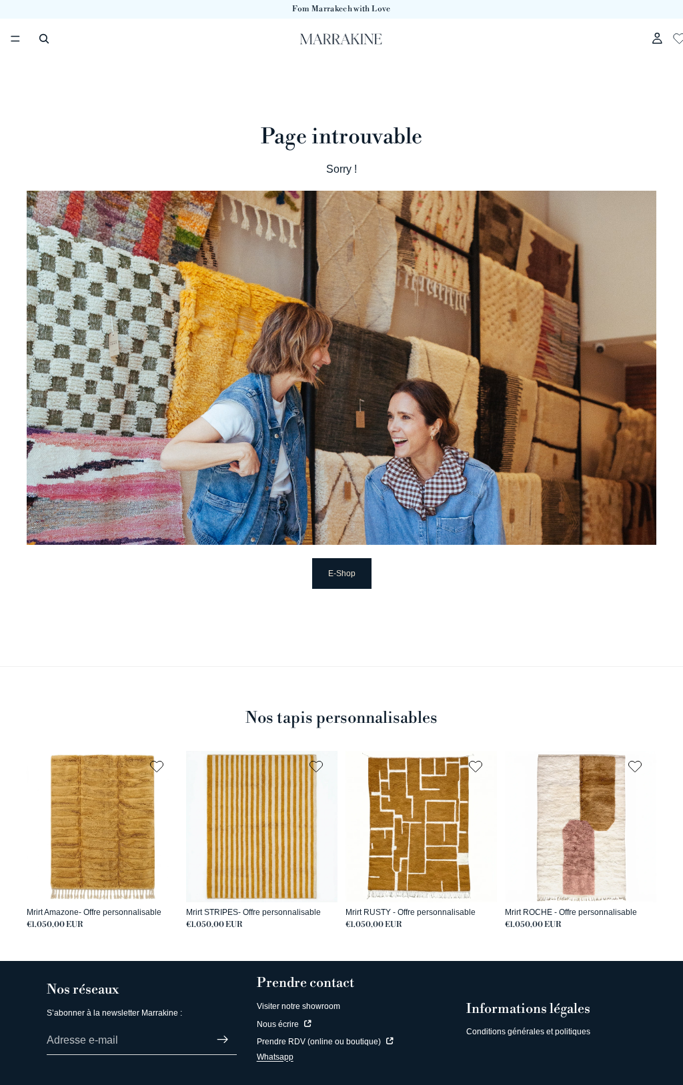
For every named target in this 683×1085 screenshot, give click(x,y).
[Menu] (15, 38)
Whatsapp (275, 1057)
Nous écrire (279, 1024)
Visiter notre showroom (298, 1006)
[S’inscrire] (223, 1040)
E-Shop (342, 573)
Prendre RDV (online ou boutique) (320, 1041)
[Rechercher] (44, 38)
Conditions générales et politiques (528, 1031)
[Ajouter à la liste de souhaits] (158, 766)
